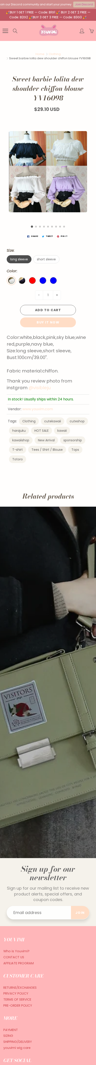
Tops (75, 449)
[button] (32, 226)
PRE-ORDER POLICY (17, 1005)
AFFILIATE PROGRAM (18, 963)
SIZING (8, 1035)
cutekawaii (52, 421)
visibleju (42, 388)
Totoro (17, 459)
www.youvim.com (37, 409)
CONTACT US (13, 957)
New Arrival (46, 440)
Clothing (55, 54)
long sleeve (19, 259)
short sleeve (46, 259)
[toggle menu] (5, 31)
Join (80, 912)
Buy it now (48, 322)
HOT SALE (41, 430)
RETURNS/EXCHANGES (20, 987)
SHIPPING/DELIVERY (17, 1041)
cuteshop (77, 421)
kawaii (62, 430)
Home (39, 54)
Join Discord (84, 4)
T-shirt (17, 449)
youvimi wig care (17, 1048)
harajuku (19, 430)
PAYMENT (10, 1030)
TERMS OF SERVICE (17, 999)
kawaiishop (20, 440)
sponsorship (72, 440)
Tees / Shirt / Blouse (47, 449)
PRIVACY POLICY (15, 993)
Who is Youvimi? (16, 951)
